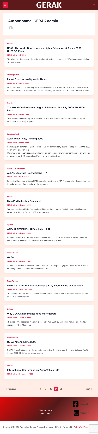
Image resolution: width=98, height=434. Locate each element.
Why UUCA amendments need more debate (31, 313)
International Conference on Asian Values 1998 (33, 370)
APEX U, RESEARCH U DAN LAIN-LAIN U (29, 229)
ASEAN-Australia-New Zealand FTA (27, 172)
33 (51, 389)
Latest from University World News (27, 79)
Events (10, 43)
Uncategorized (13, 75)
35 (61, 389)
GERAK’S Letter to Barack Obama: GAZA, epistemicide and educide (45, 285)
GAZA (10, 257)
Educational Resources (16, 168)
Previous (10, 389)
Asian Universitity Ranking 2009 (25, 138)
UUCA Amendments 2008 (21, 341)
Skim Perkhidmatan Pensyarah (24, 201)
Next (89, 389)
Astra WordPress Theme (84, 427)
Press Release (12, 253)
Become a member (45, 412)
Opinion (10, 225)
